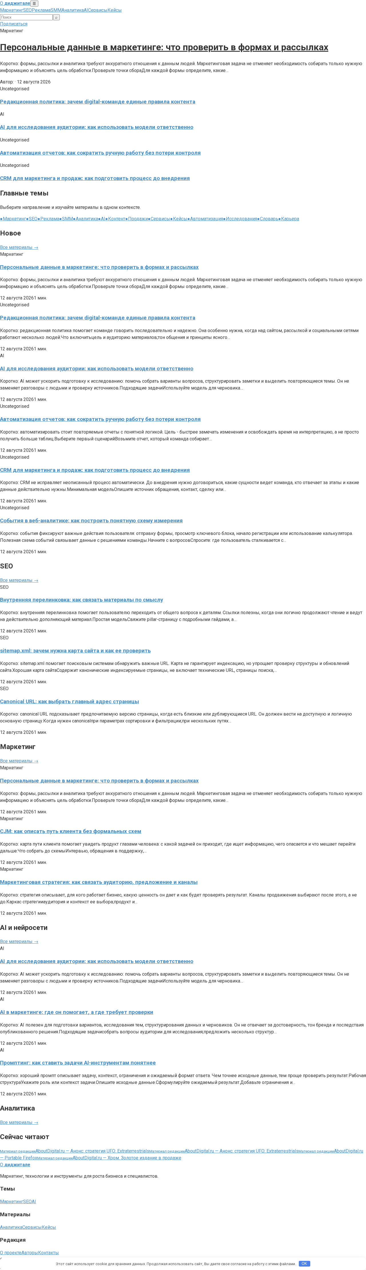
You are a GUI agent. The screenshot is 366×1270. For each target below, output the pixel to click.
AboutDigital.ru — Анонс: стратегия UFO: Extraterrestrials (74, 1151)
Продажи (136, 218)
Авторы (29, 1252)
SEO (27, 10)
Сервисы (98, 10)
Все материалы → (19, 247)
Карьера (288, 218)
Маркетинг (11, 10)
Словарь (267, 218)
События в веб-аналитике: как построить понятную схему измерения (91, 521)
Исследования (240, 218)
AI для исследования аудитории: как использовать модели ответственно (96, 127)
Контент (115, 218)
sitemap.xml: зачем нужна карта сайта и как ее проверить (75, 651)
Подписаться (13, 24)
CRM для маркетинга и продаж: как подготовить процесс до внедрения (95, 178)
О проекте (10, 1252)
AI (86, 10)
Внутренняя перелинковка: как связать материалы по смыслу (81, 600)
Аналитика (72, 10)
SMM (56, 10)
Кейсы (115, 10)
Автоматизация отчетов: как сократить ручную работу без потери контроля (100, 153)
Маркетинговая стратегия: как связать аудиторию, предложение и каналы (99, 882)
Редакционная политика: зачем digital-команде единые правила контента (97, 102)
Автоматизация (205, 218)
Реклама (41, 10)
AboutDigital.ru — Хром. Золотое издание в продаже (109, 1158)
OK (304, 1263)
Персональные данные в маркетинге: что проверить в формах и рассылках (164, 47)
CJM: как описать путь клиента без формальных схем (70, 831)
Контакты (48, 1252)
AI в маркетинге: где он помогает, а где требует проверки (76, 1012)
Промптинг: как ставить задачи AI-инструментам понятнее (78, 1063)
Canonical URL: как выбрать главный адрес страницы (69, 701)
